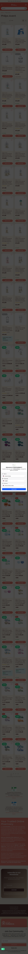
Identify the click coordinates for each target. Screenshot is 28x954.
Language (6, 478)
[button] (3, 949)
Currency (6, 483)
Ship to (5, 473)
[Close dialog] (26, 463)
